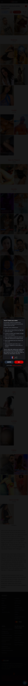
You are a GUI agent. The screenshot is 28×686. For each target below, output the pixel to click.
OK (19, 362)
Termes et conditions (16, 365)
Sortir (9, 362)
